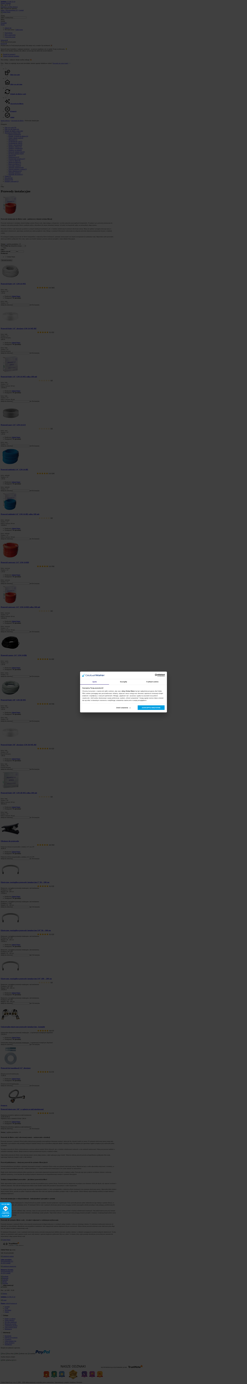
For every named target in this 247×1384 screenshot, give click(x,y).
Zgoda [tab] (94, 681)
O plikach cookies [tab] (152, 681)
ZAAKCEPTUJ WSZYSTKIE (151, 707)
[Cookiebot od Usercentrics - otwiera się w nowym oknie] (156, 675)
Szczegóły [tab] (123, 681)
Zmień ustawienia (122, 707)
